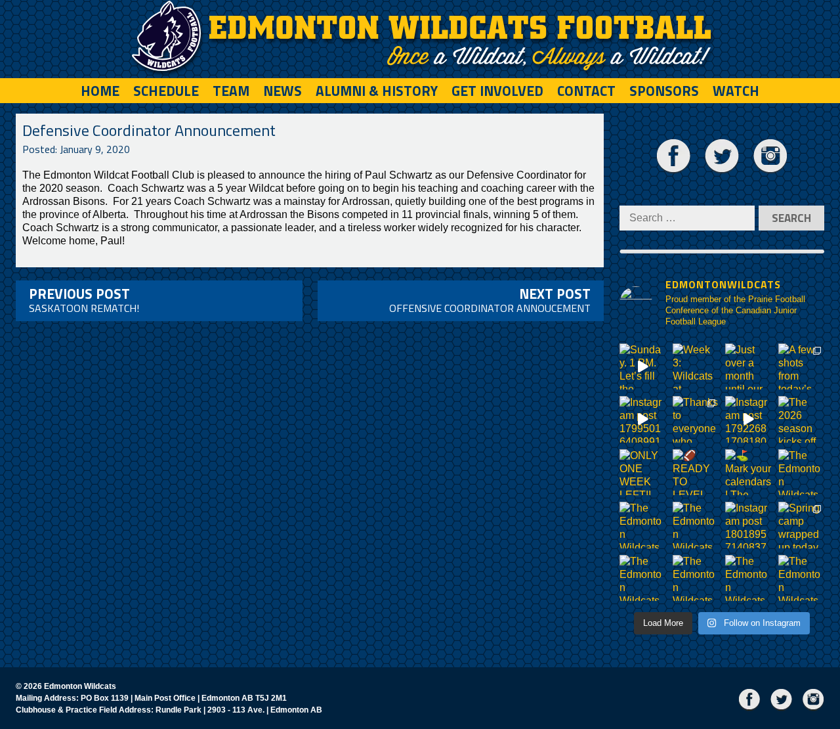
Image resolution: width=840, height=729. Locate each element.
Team (231, 90)
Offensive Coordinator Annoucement (490, 299)
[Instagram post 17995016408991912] (643, 419)
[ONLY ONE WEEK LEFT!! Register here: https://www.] (643, 472)
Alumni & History (377, 90)
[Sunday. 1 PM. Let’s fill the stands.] (643, 366)
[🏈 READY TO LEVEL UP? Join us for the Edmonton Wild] (696, 472)
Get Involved (497, 90)
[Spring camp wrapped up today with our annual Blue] (801, 525)
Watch (736, 90)
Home (100, 90)
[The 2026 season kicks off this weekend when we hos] (801, 419)
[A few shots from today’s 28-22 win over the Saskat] (801, 366)
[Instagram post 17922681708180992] (748, 419)
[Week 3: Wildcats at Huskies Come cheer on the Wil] (696, 366)
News (282, 90)
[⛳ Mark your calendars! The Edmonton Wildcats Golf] (748, 472)
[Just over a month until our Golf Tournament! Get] (748, 366)
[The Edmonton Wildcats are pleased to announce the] (801, 472)
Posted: (76, 149)
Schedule (166, 90)
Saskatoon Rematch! (84, 299)
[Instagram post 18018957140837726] (748, 525)
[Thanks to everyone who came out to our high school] (696, 419)
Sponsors (664, 90)
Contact (586, 90)
